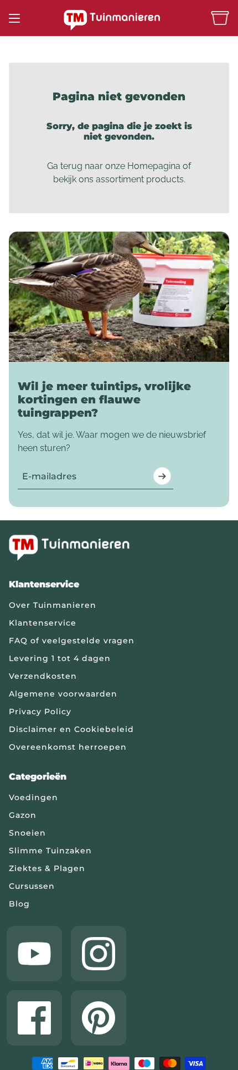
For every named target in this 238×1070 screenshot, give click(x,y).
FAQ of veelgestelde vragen (71, 641)
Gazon (23, 815)
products (165, 179)
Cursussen (32, 886)
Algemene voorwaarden (63, 694)
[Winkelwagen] (220, 18)
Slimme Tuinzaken (50, 851)
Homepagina (153, 166)
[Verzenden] (162, 476)
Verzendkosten (43, 676)
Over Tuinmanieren (52, 605)
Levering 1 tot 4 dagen (60, 658)
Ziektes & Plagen (47, 868)
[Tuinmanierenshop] (119, 20)
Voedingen (33, 797)
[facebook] (34, 1018)
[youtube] (34, 953)
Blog (19, 904)
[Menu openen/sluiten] (14, 18)
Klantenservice (42, 623)
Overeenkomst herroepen (68, 747)
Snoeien (27, 833)
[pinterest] (98, 1018)
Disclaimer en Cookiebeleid (71, 729)
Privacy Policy (40, 711)
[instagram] (98, 953)
